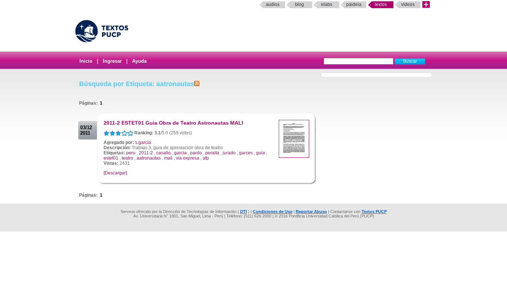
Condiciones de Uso (272, 211)
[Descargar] (115, 173)
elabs (326, 4)
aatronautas (149, 158)
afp (206, 158)
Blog (299, 4)
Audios (272, 4)
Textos (381, 4)
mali (168, 158)
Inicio (85, 61)
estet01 (111, 158)
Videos (408, 4)
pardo (196, 152)
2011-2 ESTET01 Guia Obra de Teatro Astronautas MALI (173, 123)
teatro (127, 158)
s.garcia (143, 142)
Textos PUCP (374, 211)
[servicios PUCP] (426, 4)
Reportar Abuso (311, 211)
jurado (229, 152)
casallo (163, 152)
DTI (243, 211)
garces (246, 152)
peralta (212, 152)
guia (260, 152)
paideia (354, 4)
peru (130, 152)
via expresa (187, 158)
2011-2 (146, 152)
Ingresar (112, 61)
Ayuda (139, 61)
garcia (180, 152)
